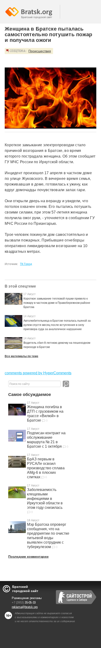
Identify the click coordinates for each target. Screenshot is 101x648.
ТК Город (26, 264)
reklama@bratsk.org (25, 607)
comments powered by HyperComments (38, 373)
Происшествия (39, 51)
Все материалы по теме (21, 356)
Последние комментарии (28, 556)
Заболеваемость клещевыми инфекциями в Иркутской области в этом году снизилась (45, 499)
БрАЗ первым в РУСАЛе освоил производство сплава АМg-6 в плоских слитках (46, 468)
